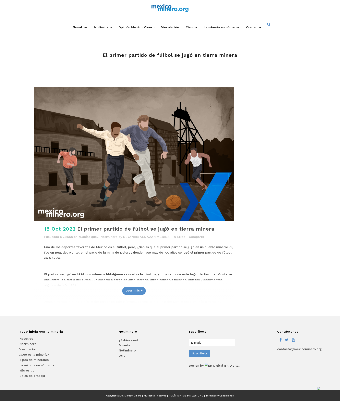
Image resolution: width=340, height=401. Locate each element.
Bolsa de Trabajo (32, 376)
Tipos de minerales (34, 360)
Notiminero (108, 237)
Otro (122, 355)
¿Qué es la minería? (34, 355)
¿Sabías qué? (88, 237)
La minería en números (36, 365)
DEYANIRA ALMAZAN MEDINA (146, 237)
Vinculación (28, 349)
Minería (124, 345)
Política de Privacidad (186, 395)
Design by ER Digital (214, 365)
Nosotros (26, 339)
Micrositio (26, 371)
